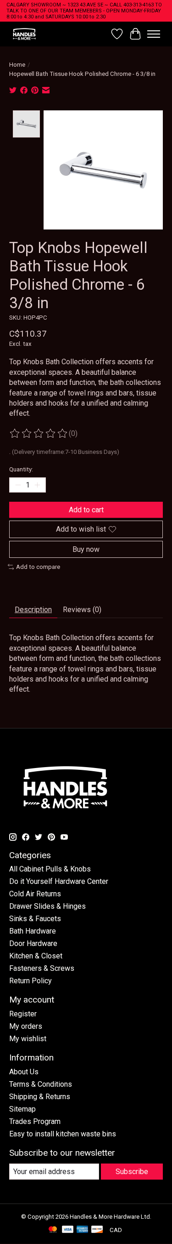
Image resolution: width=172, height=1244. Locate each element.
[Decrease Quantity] (18, 485)
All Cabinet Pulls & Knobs (50, 869)
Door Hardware (33, 943)
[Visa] (68, 1230)
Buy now (86, 549)
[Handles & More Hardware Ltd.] (24, 33)
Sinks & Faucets (35, 918)
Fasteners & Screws (41, 968)
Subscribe (132, 1171)
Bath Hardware (32, 931)
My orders (25, 1026)
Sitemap (22, 1109)
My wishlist (27, 1038)
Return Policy (30, 980)
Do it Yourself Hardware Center (58, 881)
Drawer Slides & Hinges (47, 906)
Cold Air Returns (35, 893)
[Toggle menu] (153, 34)
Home (17, 64)
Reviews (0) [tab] (82, 609)
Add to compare (38, 566)
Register (23, 1013)
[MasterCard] (53, 1230)
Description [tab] (33, 609)
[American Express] (83, 1230)
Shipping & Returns (39, 1096)
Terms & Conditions (40, 1084)
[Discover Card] (97, 1230)
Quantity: (21, 469)
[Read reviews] (39, 433)
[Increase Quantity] (37, 485)
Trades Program (35, 1121)
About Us (24, 1071)
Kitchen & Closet (35, 956)
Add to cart (86, 509)
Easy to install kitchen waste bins (62, 1133)
